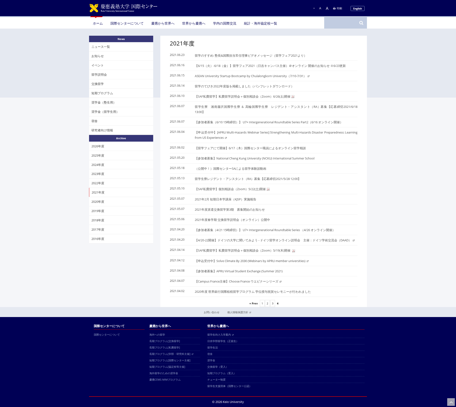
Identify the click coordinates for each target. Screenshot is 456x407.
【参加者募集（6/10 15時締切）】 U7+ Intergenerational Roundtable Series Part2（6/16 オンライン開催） (269, 122)
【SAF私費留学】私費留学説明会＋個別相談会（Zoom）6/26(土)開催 (242, 96)
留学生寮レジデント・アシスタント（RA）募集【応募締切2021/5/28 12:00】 (248, 179)
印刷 (339, 8)
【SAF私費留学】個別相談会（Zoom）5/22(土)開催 (230, 189)
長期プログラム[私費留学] (164, 347)
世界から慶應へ (193, 23)
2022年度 (97, 183)
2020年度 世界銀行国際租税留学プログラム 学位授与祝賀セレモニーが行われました (253, 291)
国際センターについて (127, 23)
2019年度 (97, 211)
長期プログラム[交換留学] (164, 341)
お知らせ (97, 56)
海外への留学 (157, 334)
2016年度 (97, 239)
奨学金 (211, 360)
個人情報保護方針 (237, 312)
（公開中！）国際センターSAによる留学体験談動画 (232, 168)
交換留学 (97, 84)
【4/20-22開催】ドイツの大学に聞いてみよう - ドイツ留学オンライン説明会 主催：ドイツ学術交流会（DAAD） (273, 240)
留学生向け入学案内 (219, 334)
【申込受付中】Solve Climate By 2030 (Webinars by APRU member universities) (250, 261)
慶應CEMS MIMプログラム (165, 379)
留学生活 (212, 347)
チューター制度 (216, 379)
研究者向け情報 (102, 130)
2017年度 (97, 229)
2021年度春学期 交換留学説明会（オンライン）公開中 (232, 220)
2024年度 (97, 164)
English (357, 8)
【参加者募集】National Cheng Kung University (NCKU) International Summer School (254, 158)
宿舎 (94, 121)
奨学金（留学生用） (105, 111)
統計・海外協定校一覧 (260, 23)
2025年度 (97, 155)
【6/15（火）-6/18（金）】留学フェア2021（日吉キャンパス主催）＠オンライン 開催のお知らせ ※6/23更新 (270, 66)
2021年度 (98, 192)
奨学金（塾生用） (103, 102)
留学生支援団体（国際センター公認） (229, 386)
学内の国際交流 (224, 23)
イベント (97, 65)
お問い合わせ (211, 312)
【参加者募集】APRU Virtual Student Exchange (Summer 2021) (239, 271)
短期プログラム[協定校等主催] (167, 366)
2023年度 (97, 174)
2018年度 (97, 220)
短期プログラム (102, 93)
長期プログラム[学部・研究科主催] (169, 354)
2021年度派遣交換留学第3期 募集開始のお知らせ (230, 209)
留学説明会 (99, 74)
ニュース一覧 (100, 47)
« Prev (253, 303)
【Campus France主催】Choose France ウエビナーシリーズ (236, 281)
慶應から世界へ (163, 23)
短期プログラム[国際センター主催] (169, 360)
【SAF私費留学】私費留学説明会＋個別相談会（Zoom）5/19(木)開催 (243, 250)
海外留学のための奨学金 (163, 373)
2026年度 (97, 146)
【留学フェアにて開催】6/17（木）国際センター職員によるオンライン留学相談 (250, 148)
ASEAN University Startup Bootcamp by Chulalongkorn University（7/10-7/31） (250, 76)
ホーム (98, 23)
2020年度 (97, 201)
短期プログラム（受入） (221, 373)
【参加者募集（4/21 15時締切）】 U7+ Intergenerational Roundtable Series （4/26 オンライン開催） (265, 230)
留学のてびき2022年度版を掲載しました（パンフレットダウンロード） (244, 86)
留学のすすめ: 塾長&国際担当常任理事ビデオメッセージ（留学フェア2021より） (251, 55)
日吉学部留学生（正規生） (223, 341)
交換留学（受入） (217, 366)
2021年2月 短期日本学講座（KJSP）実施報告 (225, 199)
